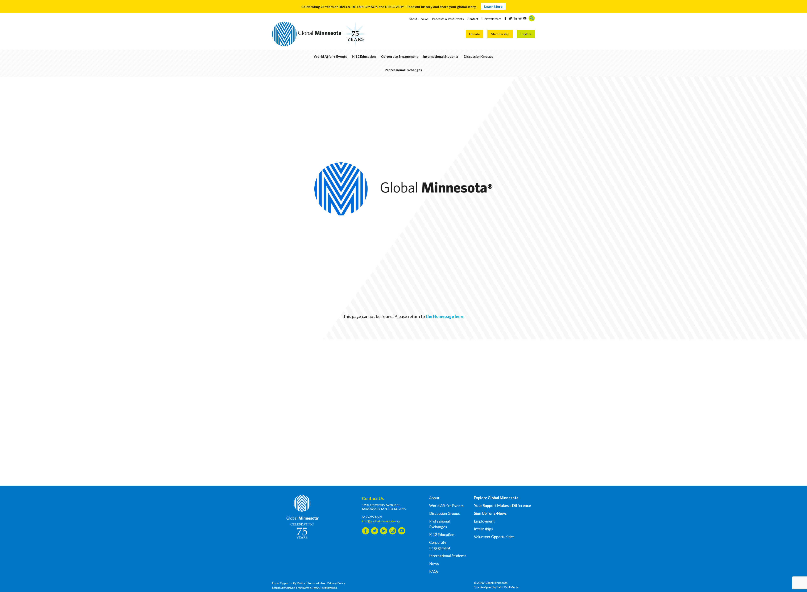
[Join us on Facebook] (505, 18)
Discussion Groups (478, 56)
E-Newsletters (491, 19)
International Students (441, 56)
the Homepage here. (445, 316)
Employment (484, 521)
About (413, 19)
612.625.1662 (372, 517)
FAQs (433, 571)
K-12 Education (364, 56)
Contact (472, 19)
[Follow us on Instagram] (520, 18)
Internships (483, 529)
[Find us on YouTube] (524, 18)
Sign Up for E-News (490, 513)
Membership (500, 34)
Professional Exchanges (403, 70)
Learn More (493, 6)
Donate (474, 34)
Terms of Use (316, 583)
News (425, 19)
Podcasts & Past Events (448, 19)
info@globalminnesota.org (381, 521)
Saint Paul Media (507, 587)
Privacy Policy (336, 583)
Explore (525, 34)
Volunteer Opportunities (494, 536)
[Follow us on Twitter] (510, 18)
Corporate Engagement (399, 56)
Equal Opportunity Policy (288, 583)
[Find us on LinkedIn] (515, 18)
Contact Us (373, 498)
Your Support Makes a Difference (502, 505)
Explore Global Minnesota (496, 497)
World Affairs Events (330, 56)
